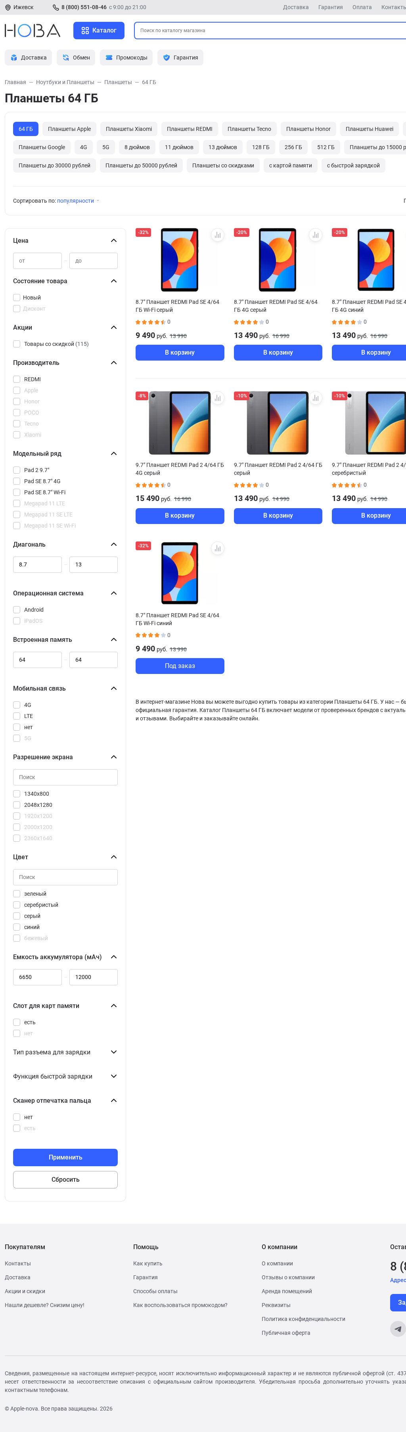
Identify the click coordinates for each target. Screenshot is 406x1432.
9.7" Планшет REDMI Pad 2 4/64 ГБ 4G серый (180, 469)
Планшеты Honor (308, 129)
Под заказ (180, 666)
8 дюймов (137, 147)
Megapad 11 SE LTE (48, 514)
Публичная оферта (286, 1333)
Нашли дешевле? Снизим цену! (44, 1305)
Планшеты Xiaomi (129, 129)
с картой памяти (290, 165)
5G (105, 147)
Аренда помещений (287, 1291)
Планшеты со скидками (223, 165)
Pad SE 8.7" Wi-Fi (44, 492)
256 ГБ (293, 147)
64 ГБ (26, 129)
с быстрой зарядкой (353, 165)
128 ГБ (261, 147)
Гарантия (330, 7)
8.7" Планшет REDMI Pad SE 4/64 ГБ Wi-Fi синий (177, 619)
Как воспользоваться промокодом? (180, 1305)
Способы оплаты (155, 1291)
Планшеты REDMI (190, 129)
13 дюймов (223, 147)
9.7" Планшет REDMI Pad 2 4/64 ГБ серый (278, 469)
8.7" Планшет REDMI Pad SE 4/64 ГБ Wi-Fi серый (177, 306)
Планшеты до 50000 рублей (141, 165)
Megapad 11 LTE (44, 503)
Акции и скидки (25, 1291)
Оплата (362, 7)
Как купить (148, 1263)
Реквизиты (276, 1305)
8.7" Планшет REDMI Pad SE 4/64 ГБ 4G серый (276, 306)
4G (83, 147)
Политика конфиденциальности (303, 1319)
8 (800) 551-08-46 (84, 7)
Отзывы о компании (288, 1277)
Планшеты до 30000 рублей (54, 165)
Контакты (18, 1263)
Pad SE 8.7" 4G (42, 481)
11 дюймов (179, 147)
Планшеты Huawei (369, 129)
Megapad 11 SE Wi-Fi (50, 525)
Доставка (296, 7)
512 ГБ (326, 147)
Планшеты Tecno (249, 129)
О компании (277, 1263)
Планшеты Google (42, 147)
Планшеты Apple (69, 129)
